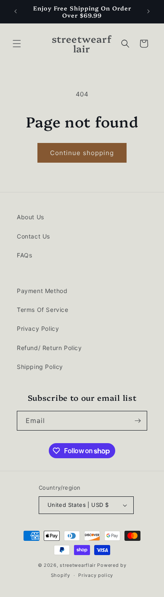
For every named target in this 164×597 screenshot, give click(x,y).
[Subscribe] (137, 421)
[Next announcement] (148, 11)
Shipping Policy (40, 366)
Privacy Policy (38, 328)
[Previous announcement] (15, 11)
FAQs (24, 255)
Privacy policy (95, 575)
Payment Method (42, 290)
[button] (17, 43)
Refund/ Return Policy (49, 347)
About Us (30, 217)
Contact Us (33, 236)
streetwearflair (78, 565)
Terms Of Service (43, 309)
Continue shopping (82, 153)
